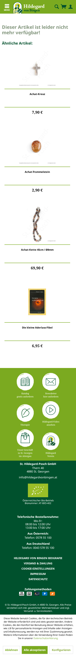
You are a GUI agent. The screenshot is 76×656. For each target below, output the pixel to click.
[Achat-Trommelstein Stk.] (37, 146)
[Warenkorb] (63, 7)
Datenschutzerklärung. (46, 638)
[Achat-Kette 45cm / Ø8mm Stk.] (37, 224)
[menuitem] (53, 7)
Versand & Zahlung (38, 563)
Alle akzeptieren (35, 650)
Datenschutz (38, 579)
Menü (7, 10)
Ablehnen (11, 650)
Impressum (38, 574)
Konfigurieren (61, 650)
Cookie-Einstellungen (38, 568)
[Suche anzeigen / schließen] (56, 7)
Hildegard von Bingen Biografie (38, 558)
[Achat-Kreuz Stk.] (37, 68)
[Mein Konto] (70, 7)
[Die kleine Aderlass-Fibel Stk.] (37, 302)
